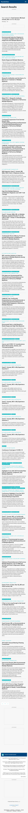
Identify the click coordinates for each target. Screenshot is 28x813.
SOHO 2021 (13, 212)
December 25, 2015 (13, 660)
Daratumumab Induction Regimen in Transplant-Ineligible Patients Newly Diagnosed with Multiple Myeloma (13, 38)
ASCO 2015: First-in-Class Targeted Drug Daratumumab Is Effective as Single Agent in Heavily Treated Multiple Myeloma (14, 686)
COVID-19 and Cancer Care (16, 365)
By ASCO (3, 640)
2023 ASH (13, 57)
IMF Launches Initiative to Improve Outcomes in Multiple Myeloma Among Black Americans (13, 257)
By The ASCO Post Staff (6, 169)
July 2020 (11, 296)
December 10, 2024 (13, 33)
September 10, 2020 (14, 273)
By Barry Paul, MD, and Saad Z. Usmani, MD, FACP (11, 558)
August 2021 (12, 233)
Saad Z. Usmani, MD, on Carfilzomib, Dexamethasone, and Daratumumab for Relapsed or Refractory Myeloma (13, 518)
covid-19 (17, 338)
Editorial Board (7, 809)
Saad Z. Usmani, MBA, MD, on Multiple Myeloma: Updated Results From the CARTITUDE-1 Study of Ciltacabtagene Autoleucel (13, 216)
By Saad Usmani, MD (5, 621)
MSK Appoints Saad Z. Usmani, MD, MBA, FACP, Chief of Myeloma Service (13, 172)
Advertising (12, 809)
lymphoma (14, 488)
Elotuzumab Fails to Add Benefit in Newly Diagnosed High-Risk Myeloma (13, 325)
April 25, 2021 (13, 253)
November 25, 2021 (14, 169)
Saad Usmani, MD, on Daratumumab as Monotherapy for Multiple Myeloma (13, 624)
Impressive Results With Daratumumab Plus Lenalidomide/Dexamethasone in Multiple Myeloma (13, 664)
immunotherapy (15, 94)
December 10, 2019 (13, 535)
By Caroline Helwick (5, 33)
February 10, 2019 (13, 582)
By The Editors (4, 490)
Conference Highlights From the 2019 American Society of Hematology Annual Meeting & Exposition (13, 495)
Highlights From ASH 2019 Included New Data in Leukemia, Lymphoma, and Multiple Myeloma (14, 472)
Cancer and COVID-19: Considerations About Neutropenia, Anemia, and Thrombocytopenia (13, 345)
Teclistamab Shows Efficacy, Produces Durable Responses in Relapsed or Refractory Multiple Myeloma (13, 237)
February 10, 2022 (13, 117)
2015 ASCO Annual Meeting (15, 621)
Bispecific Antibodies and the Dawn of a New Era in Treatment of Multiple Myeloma (14, 79)
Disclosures (17, 809)
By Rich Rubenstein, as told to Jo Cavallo (9, 601)
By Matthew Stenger (5, 96)
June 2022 (12, 96)
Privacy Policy (9, 810)
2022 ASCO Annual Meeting (19, 96)
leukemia (17, 486)
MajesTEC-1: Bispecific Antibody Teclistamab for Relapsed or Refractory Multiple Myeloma (14, 99)
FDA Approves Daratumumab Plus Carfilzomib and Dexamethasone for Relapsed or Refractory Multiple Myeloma (13, 278)
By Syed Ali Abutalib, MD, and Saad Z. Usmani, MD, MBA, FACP (13, 74)
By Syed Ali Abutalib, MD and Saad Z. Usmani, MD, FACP (12, 340)
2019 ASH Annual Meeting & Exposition (17, 491)
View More (23, 776)
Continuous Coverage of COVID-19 (12, 450)
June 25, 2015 (8, 640)
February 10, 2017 (20, 601)
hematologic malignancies (8, 54)
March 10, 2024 (8, 57)
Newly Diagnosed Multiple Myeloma (12, 60)
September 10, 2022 (6, 76)
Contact (22, 809)
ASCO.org (19, 810)
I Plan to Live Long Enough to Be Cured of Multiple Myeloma (13, 604)
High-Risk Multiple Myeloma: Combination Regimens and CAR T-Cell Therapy (13, 192)
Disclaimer (15, 810)
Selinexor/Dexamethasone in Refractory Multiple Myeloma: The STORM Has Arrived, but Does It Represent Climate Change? (14, 564)
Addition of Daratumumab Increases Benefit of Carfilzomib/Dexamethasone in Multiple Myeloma (13, 541)
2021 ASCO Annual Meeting (15, 189)
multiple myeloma (6, 72)
